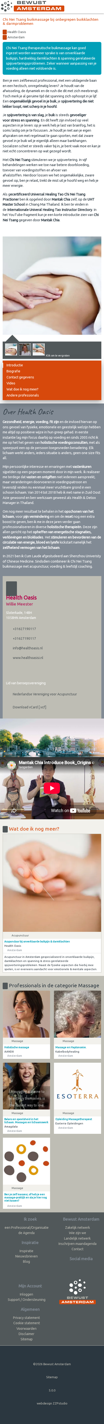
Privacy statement (26, 1318)
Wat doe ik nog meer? (22, 389)
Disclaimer (26, 1334)
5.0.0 (52, 1390)
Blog (26, 1261)
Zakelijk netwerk (77, 1227)
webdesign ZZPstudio (52, 1403)
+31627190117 (24, 629)
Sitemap (27, 1339)
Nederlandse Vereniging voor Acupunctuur (44, 694)
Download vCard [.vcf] (29, 707)
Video (11, 383)
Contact (77, 1249)
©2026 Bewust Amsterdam (52, 1364)
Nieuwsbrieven (26, 1256)
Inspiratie (26, 1251)
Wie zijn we (77, 1233)
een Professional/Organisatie (27, 1227)
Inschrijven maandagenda (78, 1244)
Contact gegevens (20, 377)
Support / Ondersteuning (26, 1300)
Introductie (15, 365)
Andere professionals (23, 395)
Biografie (13, 371)
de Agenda (26, 1233)
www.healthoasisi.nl (27, 658)
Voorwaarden (26, 1328)
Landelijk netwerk (77, 1238)
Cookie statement (26, 1323)
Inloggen (26, 1294)
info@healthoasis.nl (27, 648)
